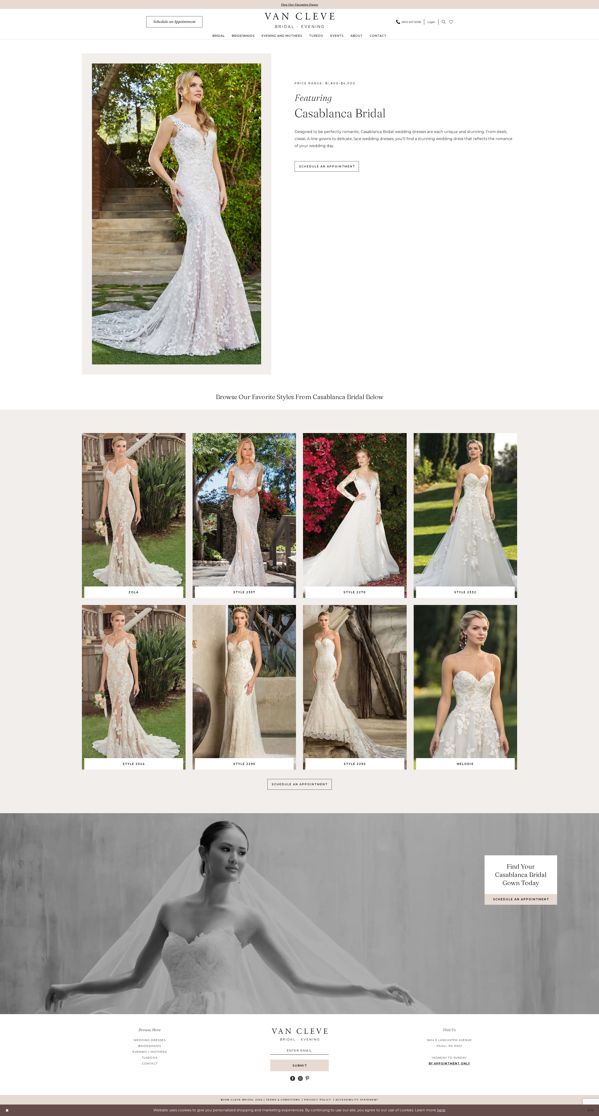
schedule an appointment (327, 166)
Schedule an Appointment (300, 784)
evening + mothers (149, 1051)
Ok (591, 1110)
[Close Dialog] (7, 1110)
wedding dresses (150, 1040)
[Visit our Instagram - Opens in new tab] (300, 1078)
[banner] (300, 20)
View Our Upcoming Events (299, 4)
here (441, 1110)
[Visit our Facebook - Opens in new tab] (292, 1078)
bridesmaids (149, 1046)
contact (150, 1063)
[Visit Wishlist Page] (451, 22)
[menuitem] (174, 21)
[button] (431, 22)
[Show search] (443, 22)
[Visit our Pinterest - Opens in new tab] (307, 1078)
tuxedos (149, 1057)
